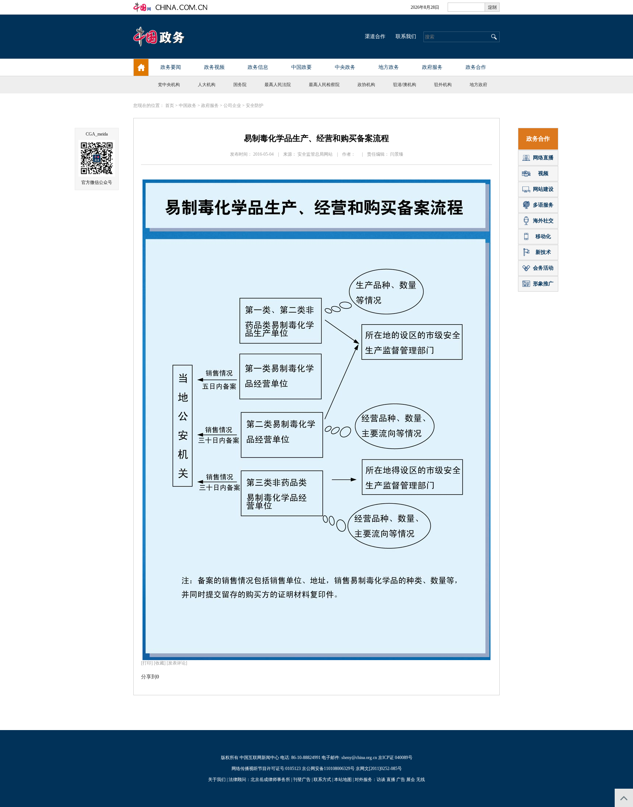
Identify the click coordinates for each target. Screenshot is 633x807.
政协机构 (366, 84)
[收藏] (160, 663)
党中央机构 (169, 84)
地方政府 (478, 84)
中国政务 (187, 105)
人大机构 (206, 84)
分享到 (148, 677)
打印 (146, 663)
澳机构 (409, 84)
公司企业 (232, 105)
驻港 (397, 84)
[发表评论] (177, 663)
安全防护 (254, 105)
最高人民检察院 (324, 84)
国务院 (240, 84)
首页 (169, 105)
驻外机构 (443, 84)
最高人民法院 (277, 84)
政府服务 (210, 105)
